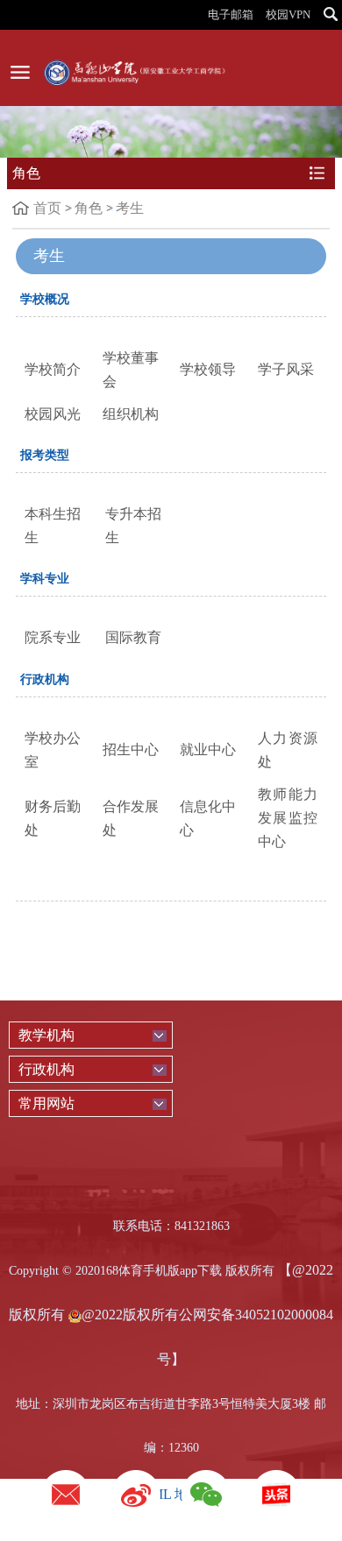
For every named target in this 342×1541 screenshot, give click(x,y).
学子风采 (286, 369)
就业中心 (208, 749)
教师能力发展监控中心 (288, 818)
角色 (89, 208)
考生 (130, 208)
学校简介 (53, 369)
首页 (47, 208)
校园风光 (53, 413)
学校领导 (208, 369)
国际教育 (133, 637)
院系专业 (53, 637)
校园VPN (288, 14)
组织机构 (131, 413)
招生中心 (131, 749)
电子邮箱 (230, 14)
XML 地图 (171, 1494)
